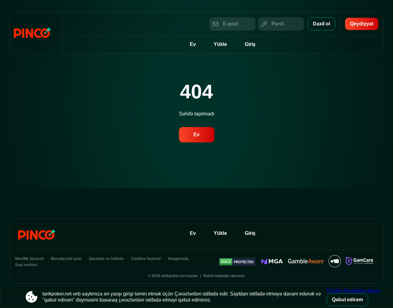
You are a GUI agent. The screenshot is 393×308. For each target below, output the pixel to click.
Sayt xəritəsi (26, 265)
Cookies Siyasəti (146, 259)
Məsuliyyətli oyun (66, 259)
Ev (193, 44)
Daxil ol (321, 23)
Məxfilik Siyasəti (29, 259)
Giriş (250, 44)
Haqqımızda (178, 259)
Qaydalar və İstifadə (106, 259)
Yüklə (220, 44)
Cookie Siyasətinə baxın (353, 290)
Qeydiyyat (361, 23)
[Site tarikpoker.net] (36, 32)
